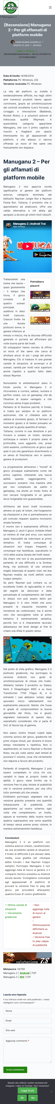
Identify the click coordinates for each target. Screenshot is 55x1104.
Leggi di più (27, 1090)
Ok (22, 1097)
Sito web (10, 1030)
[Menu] (50, 7)
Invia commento (15, 1069)
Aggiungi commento (17, 1040)
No (33, 1097)
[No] (51, 1091)
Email (8, 1020)
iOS (22, 976)
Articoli (37, 45)
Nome (9, 1010)
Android (24, 973)
